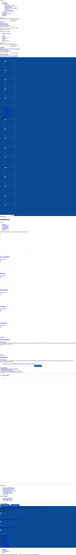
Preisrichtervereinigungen (9, 11)
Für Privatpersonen (4, 505)
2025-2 (14, 371)
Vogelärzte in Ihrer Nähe (7, 489)
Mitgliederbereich (5, 40)
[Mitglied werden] (10, 202)
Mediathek (4, 37)
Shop (3, 39)
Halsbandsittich (4, 357)
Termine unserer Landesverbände (9, 490)
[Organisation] (10, 77)
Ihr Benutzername (14, 19)
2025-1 (9, 371)
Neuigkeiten (5, 540)
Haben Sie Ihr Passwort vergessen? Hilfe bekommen (10, 48)
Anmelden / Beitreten (6, 33)
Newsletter (4, 38)
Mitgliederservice (8, 194)
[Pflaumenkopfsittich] (9, 336)
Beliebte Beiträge (5, 225)
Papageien (5, 542)
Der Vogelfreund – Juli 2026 (7, 535)
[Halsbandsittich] (9, 353)
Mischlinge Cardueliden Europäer (11, 7)
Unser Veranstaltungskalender (8, 487)
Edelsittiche (2, 337)
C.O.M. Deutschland (7, 491)
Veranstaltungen (8, 69)
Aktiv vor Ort (7, 185)
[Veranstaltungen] (10, 68)
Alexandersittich (4, 290)
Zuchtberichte (7, 146)
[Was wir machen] (10, 86)
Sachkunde (7, 8)
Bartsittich (2, 273)
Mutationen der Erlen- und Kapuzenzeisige (10, 519)
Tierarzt (4, 547)
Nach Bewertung (5, 228)
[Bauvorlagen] (10, 126)
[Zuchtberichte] (10, 145)
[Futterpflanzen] (10, 136)
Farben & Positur (6, 546)
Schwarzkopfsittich (4, 256)
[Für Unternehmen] (10, 174)
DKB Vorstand (3, 259)
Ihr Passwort (13, 20)
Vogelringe (4, 12)
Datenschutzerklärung (4, 24)
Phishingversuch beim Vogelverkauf (9, 368)
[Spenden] (10, 212)
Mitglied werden (8, 203)
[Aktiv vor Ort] (10, 184)
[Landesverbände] (10, 96)
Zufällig (3, 229)
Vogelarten (7, 165)
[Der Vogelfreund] (10, 105)
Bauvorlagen (7, 127)
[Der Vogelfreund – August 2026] (3, 525)
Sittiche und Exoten (8, 10)
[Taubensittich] (7, 320)
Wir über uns (4, 2)
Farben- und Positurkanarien (10, 5)
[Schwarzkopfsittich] (16, 254)
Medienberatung (36, 554)
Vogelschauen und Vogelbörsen (9, 488)
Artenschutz (7, 4)
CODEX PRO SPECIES (7, 500)
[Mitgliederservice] (10, 193)
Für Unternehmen (8, 175)
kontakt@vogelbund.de (12, 508)
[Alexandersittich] (7, 287)
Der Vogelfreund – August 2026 (7, 527)
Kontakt (3, 552)
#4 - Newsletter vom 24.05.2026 (7, 369)
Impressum (4, 549)
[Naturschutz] (10, 154)
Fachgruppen (4, 3)
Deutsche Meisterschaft (6, 13)
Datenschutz (4, 550)
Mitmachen (4, 15)
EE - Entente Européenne (8, 493)
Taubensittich (3, 323)
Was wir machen (8, 87)
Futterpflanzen (7, 137)
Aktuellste (4, 224)
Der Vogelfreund (8, 106)
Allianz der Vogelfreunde (7, 498)
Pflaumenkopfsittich (5, 339)
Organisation (7, 78)
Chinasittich (3, 306)
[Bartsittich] (7, 271)
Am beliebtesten (5, 226)
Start (1, 216)
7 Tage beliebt (5, 227)
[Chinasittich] (7, 304)
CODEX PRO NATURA (8, 499)
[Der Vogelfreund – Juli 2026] (3, 533)
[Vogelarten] (10, 164)
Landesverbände (8, 97)
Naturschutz (4, 14)
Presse (3, 36)
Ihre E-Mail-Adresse (15, 27)
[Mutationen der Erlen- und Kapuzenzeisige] (3, 517)
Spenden (4, 35)
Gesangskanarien (8, 6)
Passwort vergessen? (4, 23)
